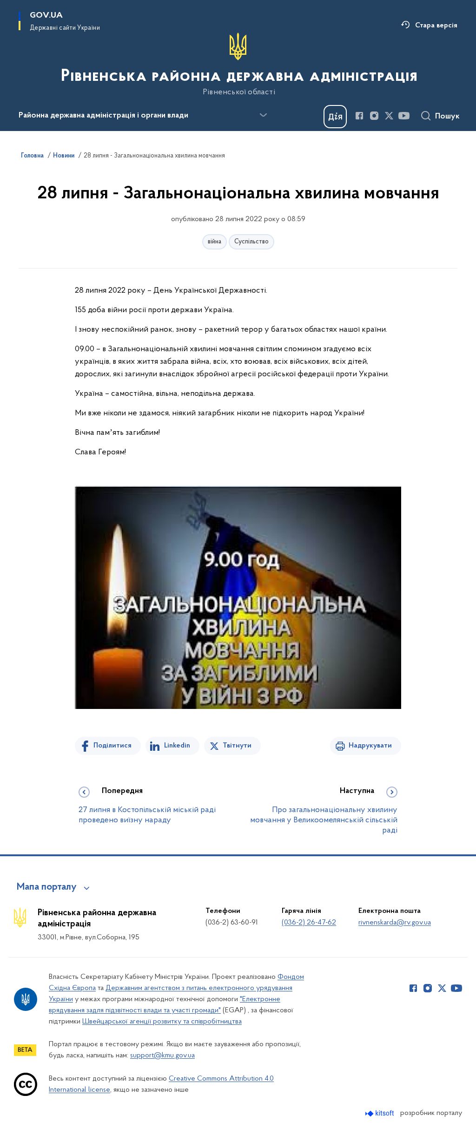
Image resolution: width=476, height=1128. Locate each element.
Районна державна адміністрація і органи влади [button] (103, 115)
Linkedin (177, 745)
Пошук (447, 116)
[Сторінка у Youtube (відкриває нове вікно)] (404, 115)
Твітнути (237, 745)
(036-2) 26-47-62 (309, 922)
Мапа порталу (47, 887)
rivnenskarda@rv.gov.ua (394, 922)
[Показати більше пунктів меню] (263, 115)
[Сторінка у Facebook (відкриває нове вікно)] (359, 115)
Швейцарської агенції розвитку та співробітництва (162, 1021)
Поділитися (112, 745)
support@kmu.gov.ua (162, 1055)
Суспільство (251, 241)
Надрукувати (370, 745)
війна (214, 241)
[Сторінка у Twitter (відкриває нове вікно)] (389, 115)
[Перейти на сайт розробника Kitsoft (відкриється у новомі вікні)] (380, 1113)
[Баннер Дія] (335, 116)
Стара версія (436, 25)
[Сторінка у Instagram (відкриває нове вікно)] (374, 115)
